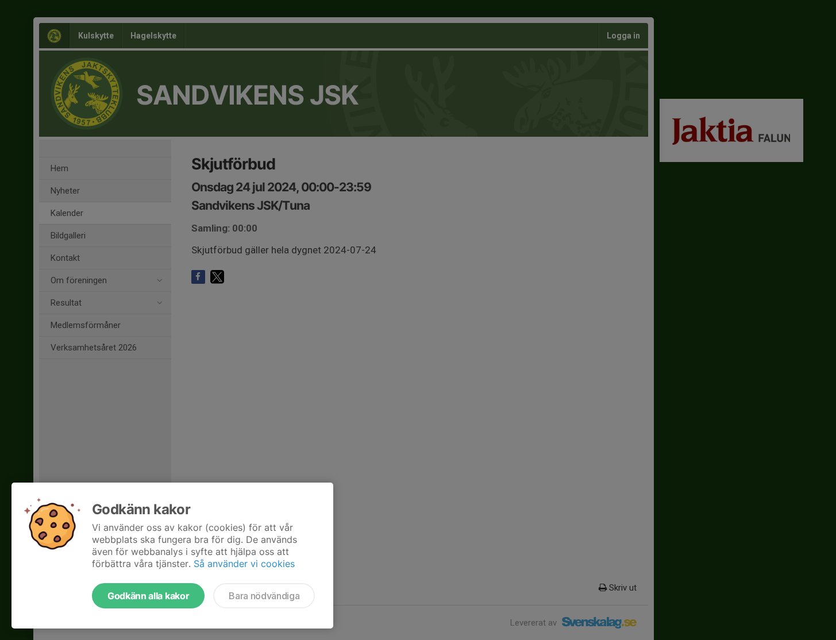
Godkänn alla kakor (148, 596)
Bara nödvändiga (264, 596)
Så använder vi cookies (244, 563)
